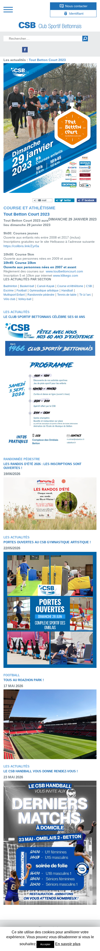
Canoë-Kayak (45, 286)
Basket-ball (27, 286)
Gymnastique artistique (44, 290)
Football (22, 290)
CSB (89, 286)
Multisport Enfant (14, 294)
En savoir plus (67, 944)
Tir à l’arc (85, 294)
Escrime (8, 290)
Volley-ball (24, 299)
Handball (67, 290)
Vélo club (9, 299)
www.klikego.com (65, 275)
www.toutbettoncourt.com (64, 271)
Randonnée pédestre (40, 294)
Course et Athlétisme (70, 286)
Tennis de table (67, 294)
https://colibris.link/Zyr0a (21, 246)
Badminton (10, 286)
